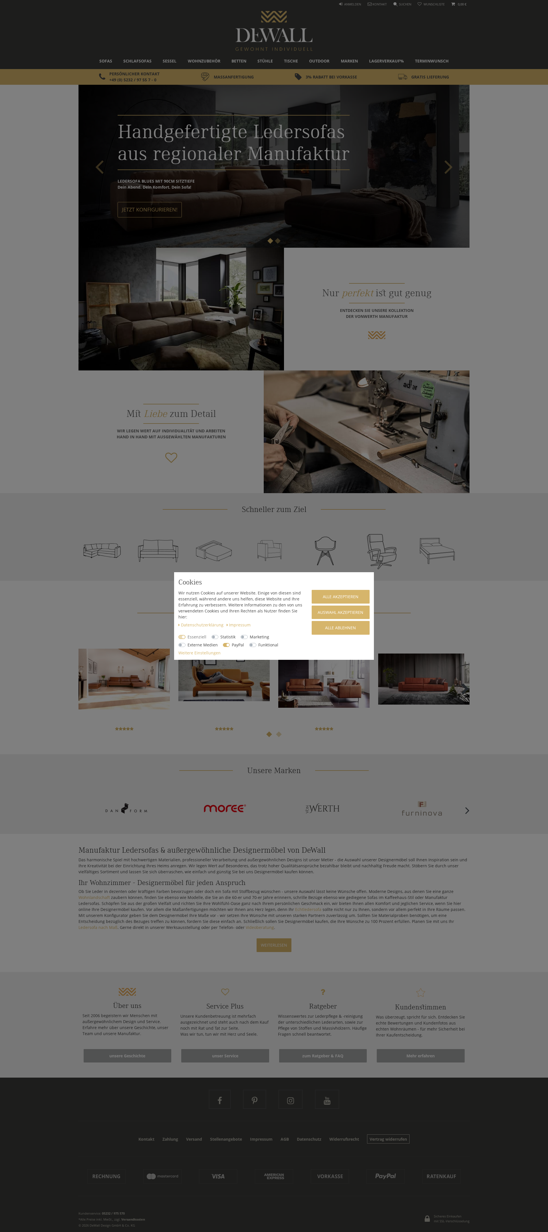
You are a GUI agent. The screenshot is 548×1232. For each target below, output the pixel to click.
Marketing (259, 637)
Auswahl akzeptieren (340, 612)
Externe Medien (203, 645)
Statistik (227, 637)
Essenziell (197, 637)
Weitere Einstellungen (199, 653)
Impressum (240, 625)
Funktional (268, 645)
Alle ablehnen (340, 627)
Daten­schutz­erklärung (203, 625)
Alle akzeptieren (340, 596)
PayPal (238, 645)
